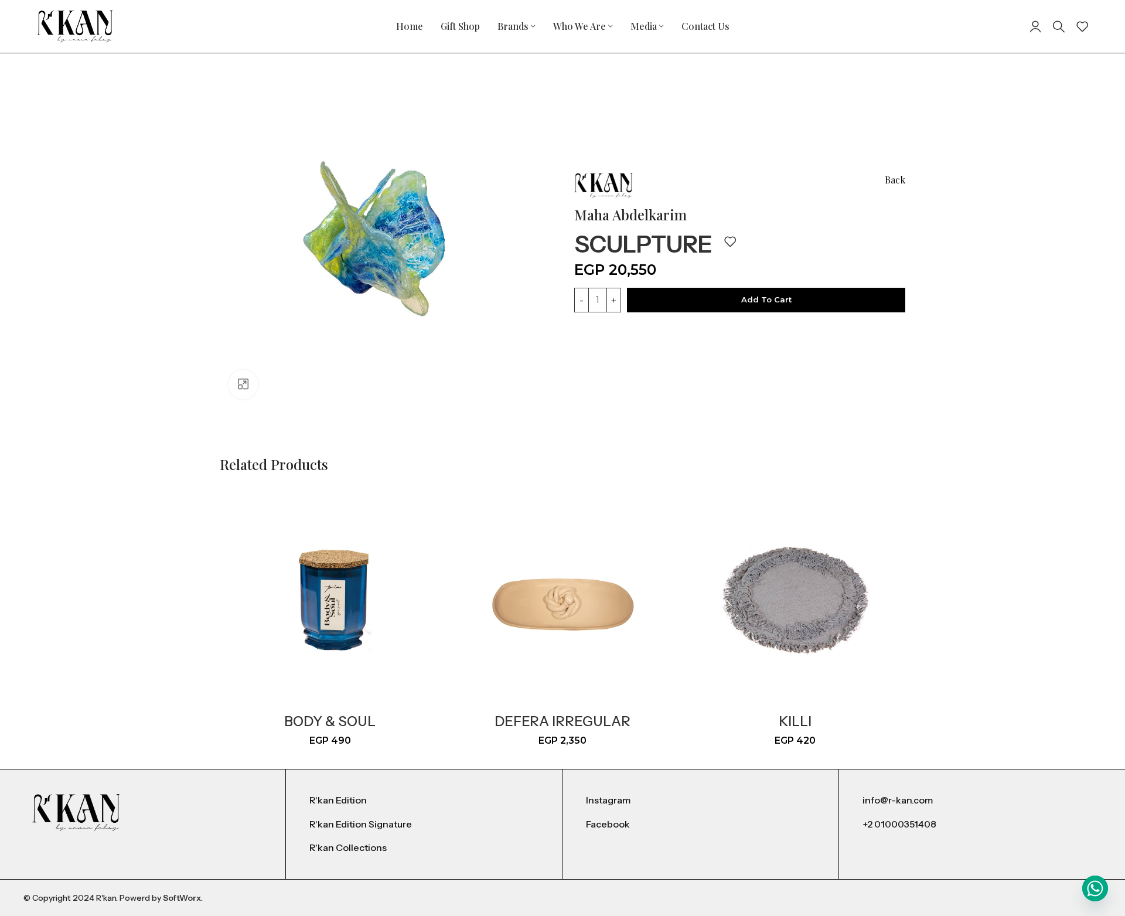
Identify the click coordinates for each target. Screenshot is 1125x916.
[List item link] (423, 800)
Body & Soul (330, 721)
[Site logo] (75, 25)
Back (895, 179)
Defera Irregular (562, 721)
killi (795, 721)
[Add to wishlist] (730, 241)
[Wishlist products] (1082, 26)
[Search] (1059, 26)
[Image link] (76, 812)
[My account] (1035, 26)
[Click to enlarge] (243, 384)
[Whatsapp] (1095, 888)
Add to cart (766, 299)
